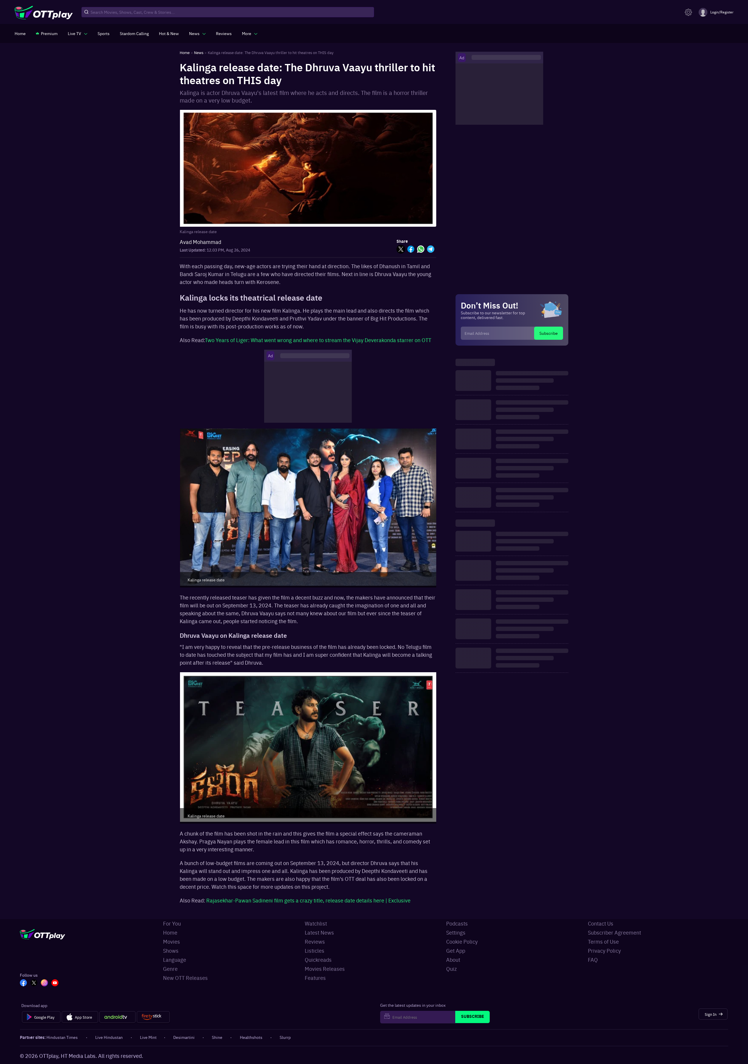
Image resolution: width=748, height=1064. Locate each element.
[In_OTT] (44, 983)
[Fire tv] (153, 1017)
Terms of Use (603, 941)
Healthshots (251, 1037)
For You (172, 923)
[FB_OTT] (23, 983)
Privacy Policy (604, 950)
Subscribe (548, 333)
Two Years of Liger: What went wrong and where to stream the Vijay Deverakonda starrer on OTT (318, 340)
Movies (171, 941)
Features (315, 977)
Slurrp (285, 1037)
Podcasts (457, 923)
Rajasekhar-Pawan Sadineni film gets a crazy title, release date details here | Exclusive (308, 900)
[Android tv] (117, 1017)
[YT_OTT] (54, 983)
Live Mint (148, 1037)
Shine (217, 1037)
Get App (455, 950)
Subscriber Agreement (614, 932)
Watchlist (316, 923)
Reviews (315, 941)
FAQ (593, 959)
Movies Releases (325, 968)
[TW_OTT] (33, 983)
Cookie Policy (462, 941)
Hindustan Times (62, 1037)
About (453, 959)
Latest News (319, 932)
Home (170, 932)
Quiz (451, 968)
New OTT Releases (185, 977)
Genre (170, 968)
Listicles (314, 950)
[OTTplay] (44, 12)
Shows (171, 950)
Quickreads (318, 959)
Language (174, 959)
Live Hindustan (109, 1037)
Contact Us (600, 923)
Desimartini (184, 1037)
